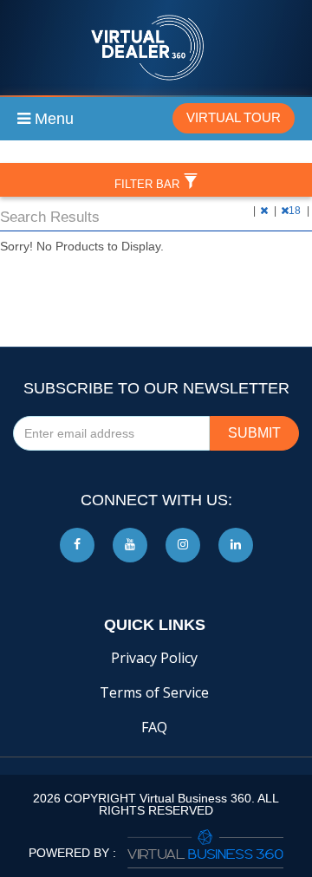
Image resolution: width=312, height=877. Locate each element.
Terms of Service (154, 692)
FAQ (154, 727)
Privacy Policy (154, 657)
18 (296, 211)
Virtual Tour (233, 117)
